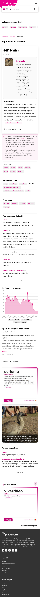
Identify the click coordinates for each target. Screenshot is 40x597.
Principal (4, 561)
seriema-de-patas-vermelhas (13, 191)
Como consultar (6, 568)
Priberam (4, 585)
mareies (31, 203)
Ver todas (20, 472)
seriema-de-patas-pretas (11, 187)
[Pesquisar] (10, 9)
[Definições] (34, 9)
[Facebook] (3, 551)
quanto (13, 27)
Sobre (3, 566)
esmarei (6, 203)
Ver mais (20, 281)
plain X (3, 592)
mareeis (23, 203)
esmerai (14, 203)
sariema (5, 230)
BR (7, 9)
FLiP (3, 587)
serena (13, 168)
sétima (12, 171)
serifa (28, 191)
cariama (5, 220)
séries (5, 171)
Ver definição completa (29, 526)
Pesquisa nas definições (8, 563)
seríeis (27, 168)
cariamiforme (7, 252)
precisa (32, 27)
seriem (5, 168)
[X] (16, 551)
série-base (13, 184)
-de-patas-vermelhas (13, 270)
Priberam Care (5, 594)
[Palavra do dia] (35, 484)
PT (4, 9)
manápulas (23, 27)
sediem (20, 171)
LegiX (3, 590)
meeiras (6, 207)
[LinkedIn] (12, 551)
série (5, 184)
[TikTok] (9, 551)
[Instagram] (6, 551)
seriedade (22, 184)
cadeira (4, 27)
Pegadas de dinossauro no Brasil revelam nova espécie (18, 337)
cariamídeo (6, 260)
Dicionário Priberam (8, 37)
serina (20, 168)
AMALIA (23, 138)
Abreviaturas (5, 570)
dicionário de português (10, 540)
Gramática (4, 573)
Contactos (4, 583)
